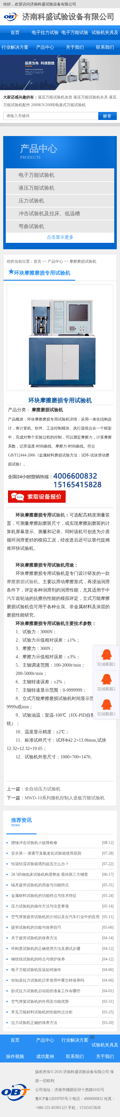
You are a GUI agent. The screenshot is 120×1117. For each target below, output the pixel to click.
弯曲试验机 (31, 226)
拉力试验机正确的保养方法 (34, 1022)
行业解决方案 (15, 47)
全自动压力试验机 (42, 789)
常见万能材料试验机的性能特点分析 (42, 1012)
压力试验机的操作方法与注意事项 (40, 906)
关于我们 (75, 47)
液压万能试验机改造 (55, 97)
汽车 (11, 598)
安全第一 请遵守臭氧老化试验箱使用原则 (46, 853)
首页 (15, 32)
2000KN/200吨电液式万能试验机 (58, 105)
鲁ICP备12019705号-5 (53, 1098)
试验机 (58, 515)
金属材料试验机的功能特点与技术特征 (43, 895)
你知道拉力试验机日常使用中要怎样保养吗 (47, 980)
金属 (60, 606)
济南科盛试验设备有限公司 (68, 17)
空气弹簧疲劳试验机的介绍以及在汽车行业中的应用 (55, 917)
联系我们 (105, 47)
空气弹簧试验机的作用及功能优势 (40, 1001)
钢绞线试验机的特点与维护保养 (38, 959)
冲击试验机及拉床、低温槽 (49, 213)
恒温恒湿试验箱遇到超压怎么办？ (40, 864)
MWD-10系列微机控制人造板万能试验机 (65, 798)
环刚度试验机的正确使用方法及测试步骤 (45, 948)
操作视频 (15, 1056)
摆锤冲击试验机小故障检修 (34, 842)
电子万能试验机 (36, 175)
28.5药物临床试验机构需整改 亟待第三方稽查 (49, 874)
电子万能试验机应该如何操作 (36, 970)
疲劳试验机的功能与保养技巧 (36, 927)
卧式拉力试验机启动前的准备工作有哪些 (45, 991)
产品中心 (45, 47)
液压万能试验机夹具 (90, 97)
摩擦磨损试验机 (82, 261)
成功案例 (45, 1056)
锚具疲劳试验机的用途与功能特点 (40, 885)
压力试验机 (31, 200)
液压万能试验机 (36, 188)
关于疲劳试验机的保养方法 (34, 938)
